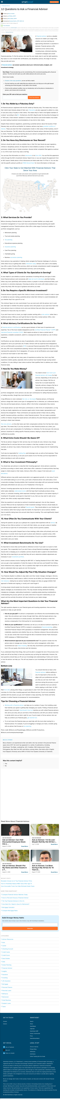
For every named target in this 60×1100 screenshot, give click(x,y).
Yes (6, 763)
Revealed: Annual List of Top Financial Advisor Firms (16, 881)
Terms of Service (34, 1046)
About (31, 1023)
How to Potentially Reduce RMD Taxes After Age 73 (16, 883)
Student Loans (6, 1003)
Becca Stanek (7, 740)
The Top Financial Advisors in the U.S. (13, 901)
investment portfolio (18, 557)
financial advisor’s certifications (11, 327)
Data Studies (6, 958)
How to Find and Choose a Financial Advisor (15, 898)
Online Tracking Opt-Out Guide (37, 1056)
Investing (5, 977)
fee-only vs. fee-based (29, 399)
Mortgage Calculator (8, 907)
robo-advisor (45, 314)
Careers (5, 1023)
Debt (3, 961)
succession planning (16, 257)
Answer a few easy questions (13, 80)
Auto (3, 942)
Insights (4, 971)
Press (31, 1036)
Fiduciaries (32, 110)
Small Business (6, 1000)
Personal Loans (6, 990)
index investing (22, 645)
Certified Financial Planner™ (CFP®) (45, 330)
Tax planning (8, 239)
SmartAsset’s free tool (26, 710)
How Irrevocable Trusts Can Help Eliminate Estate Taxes (17, 886)
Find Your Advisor (34, 97)
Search (31, 1021)
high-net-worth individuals (36, 279)
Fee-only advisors (6, 424)
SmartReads (33, 1026)
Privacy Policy (33, 1049)
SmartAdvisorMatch (35, 1038)
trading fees (22, 453)
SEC (18, 115)
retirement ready (31, 263)
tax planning (27, 726)
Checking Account (7, 949)
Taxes (4, 1006)
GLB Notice (32, 1054)
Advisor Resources (7, 939)
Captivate (32, 1028)
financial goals (30, 507)
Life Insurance (6, 981)
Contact (5, 1021)
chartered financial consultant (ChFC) (12, 332)
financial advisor (41, 36)
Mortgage (5, 984)
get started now (32, 717)
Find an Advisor (54, 2)
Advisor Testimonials (35, 1033)
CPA (24, 346)
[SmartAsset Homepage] (27, 2)
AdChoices (32, 1051)
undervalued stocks (20, 491)
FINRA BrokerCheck (28, 163)
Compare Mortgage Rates (10, 910)
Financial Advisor (7, 968)
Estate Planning (6, 965)
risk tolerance (5, 581)
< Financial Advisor (5, 5)
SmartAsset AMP (34, 1031)
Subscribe (30, 928)
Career (4, 945)
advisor (53, 522)
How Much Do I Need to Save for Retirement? (15, 904)
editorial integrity (14, 27)
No (6, 766)
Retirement (5, 997)
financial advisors (40, 672)
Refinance (5, 993)
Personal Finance (7, 987)
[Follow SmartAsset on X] (4, 1050)
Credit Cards (6, 952)
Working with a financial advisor (14, 705)
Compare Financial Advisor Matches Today (15, 894)
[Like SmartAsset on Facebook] (4, 1047)
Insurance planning (10, 247)
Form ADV (38, 155)
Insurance (5, 974)
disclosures (28, 155)
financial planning (47, 627)
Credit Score (6, 955)
